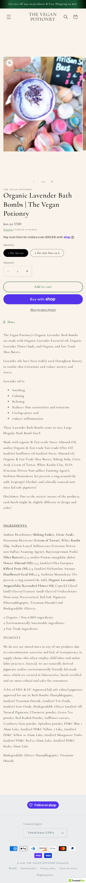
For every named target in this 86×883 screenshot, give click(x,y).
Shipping (8, 229)
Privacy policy (48, 868)
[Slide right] (52, 181)
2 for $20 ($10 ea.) (47, 253)
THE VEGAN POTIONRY (41, 863)
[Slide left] (33, 181)
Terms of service (68, 868)
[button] (9, 17)
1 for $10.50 (16, 253)
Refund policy (28, 868)
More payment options (43, 309)
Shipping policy (45, 874)
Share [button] (11, 322)
